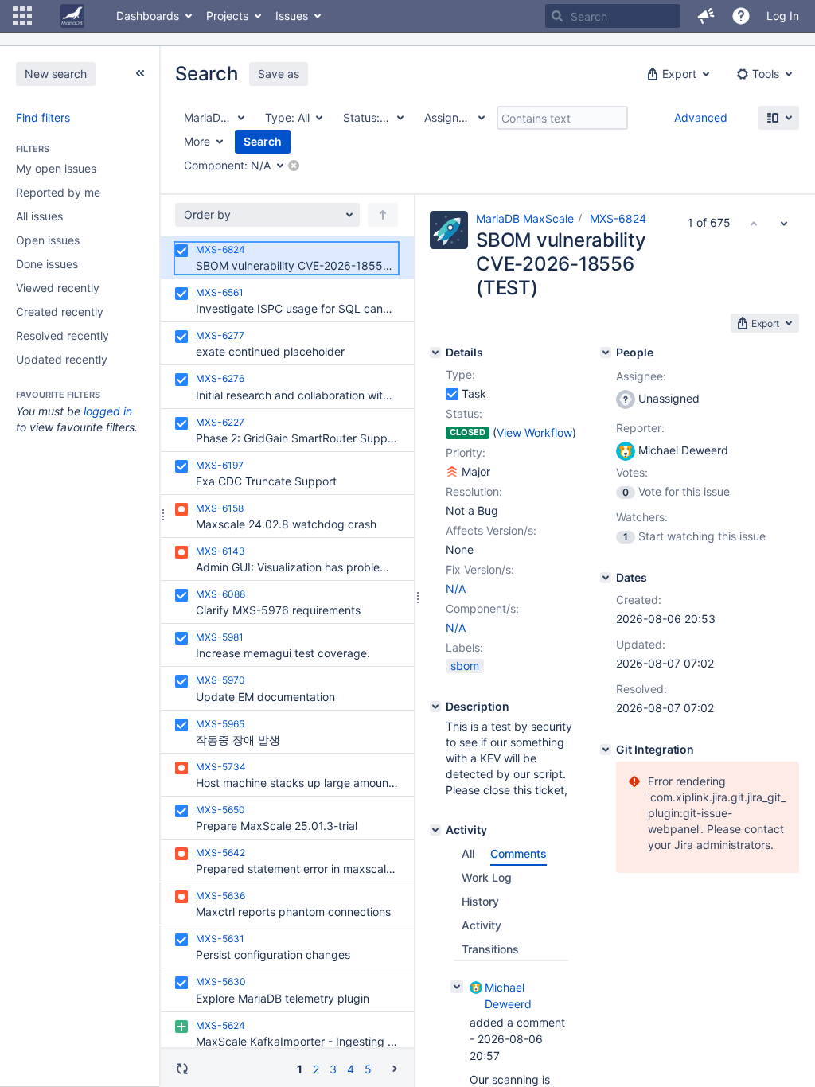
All (468, 853)
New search (56, 73)
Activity (481, 925)
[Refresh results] (182, 1069)
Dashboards (147, 15)
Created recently (59, 311)
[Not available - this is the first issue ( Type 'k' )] (754, 223)
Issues (291, 15)
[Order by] (383, 215)
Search (263, 141)
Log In (782, 15)
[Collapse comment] (456, 986)
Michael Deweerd (508, 995)
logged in (108, 411)
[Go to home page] (72, 16)
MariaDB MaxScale (525, 218)
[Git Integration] (605, 749)
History (480, 901)
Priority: (465, 452)
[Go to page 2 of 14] (394, 1068)
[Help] (740, 16)
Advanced (700, 117)
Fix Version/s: (480, 569)
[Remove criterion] (293, 165)
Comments (518, 853)
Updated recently (61, 359)
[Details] (435, 352)
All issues (39, 216)
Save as (278, 73)
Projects (227, 15)
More (197, 141)
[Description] (435, 706)
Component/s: (482, 608)
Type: (460, 374)
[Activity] (435, 830)
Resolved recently (62, 335)
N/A (456, 588)
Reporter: (640, 427)
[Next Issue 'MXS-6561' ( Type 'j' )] (784, 223)
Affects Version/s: (491, 530)
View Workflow (534, 432)
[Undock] (140, 73)
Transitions (490, 949)
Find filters (43, 117)
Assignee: (641, 376)
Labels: (464, 647)
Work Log (487, 877)
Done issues (47, 264)
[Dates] (605, 577)
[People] (605, 352)
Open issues (48, 240)
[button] (22, 16)
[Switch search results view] (778, 118)
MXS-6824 (618, 218)
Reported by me (58, 192)
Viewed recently (57, 287)
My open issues (56, 168)
